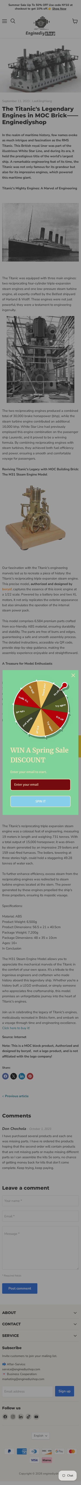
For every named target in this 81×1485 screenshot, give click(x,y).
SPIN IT (40, 801)
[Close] (73, 675)
